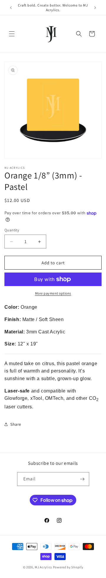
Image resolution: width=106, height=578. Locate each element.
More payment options (53, 293)
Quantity (11, 230)
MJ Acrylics (43, 567)
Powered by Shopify (68, 567)
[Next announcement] (95, 7)
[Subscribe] (82, 479)
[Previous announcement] (10, 7)
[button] (11, 33)
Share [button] (15, 424)
